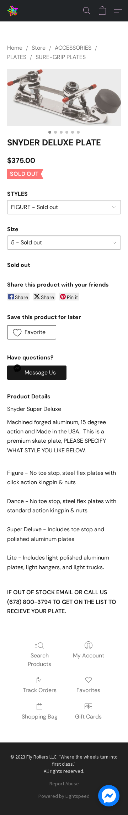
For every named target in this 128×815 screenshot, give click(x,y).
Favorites (88, 690)
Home (14, 47)
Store (39, 47)
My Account (88, 655)
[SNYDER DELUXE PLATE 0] (64, 97)
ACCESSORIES (73, 47)
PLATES (16, 57)
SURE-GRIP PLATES (61, 57)
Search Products (39, 660)
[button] (13, 10)
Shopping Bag (40, 716)
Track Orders (40, 690)
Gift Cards (88, 716)
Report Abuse (64, 783)
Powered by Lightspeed (64, 796)
